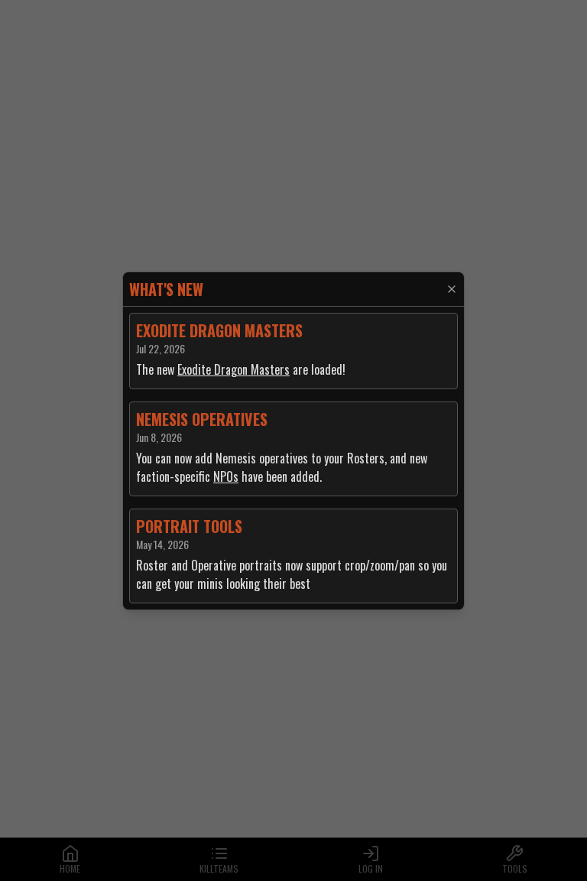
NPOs (225, 476)
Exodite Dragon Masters (233, 369)
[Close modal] (452, 289)
